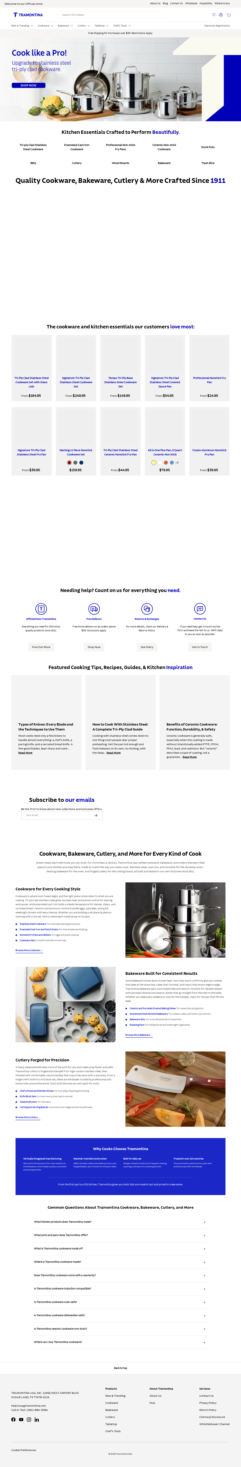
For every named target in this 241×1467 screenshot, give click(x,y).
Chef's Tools (113, 1431)
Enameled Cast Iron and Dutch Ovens (39, 929)
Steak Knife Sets (28, 1102)
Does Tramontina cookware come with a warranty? (65, 1275)
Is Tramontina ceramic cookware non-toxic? (60, 1328)
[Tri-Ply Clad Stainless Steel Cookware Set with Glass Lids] (31, 355)
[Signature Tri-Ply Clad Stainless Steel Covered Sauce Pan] (165, 355)
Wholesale (191, 3)
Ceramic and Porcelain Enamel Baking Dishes (153, 1008)
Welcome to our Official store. (23, 3)
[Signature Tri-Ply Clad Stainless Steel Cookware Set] (76, 355)
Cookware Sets (27, 940)
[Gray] (75, 462)
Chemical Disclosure (212, 1417)
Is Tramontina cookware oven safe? (55, 1302)
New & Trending (115, 1395)
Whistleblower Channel (214, 1424)
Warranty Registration (217, 26)
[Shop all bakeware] (66, 1004)
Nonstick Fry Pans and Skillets (35, 935)
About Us (155, 3)
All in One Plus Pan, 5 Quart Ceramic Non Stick (165, 452)
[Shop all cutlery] (175, 1089)
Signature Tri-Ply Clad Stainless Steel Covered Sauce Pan (165, 382)
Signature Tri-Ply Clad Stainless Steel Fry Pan (31, 452)
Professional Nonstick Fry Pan (209, 380)
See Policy (147, 647)
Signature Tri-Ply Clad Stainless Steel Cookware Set (76, 382)
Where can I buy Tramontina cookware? (58, 1342)
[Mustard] (154, 462)
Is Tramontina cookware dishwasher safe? (59, 1315)
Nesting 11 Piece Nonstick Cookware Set (76, 452)
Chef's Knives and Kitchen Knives (36, 1091)
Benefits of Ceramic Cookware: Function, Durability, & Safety (192, 727)
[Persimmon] (166, 462)
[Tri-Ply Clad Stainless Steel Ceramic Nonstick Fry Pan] (120, 427)
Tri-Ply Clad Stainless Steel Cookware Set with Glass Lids (31, 382)
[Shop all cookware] (175, 920)
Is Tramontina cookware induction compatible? (62, 1288)
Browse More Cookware (28, 950)
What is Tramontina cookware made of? (58, 1248)
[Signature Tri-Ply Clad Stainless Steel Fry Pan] (31, 427)
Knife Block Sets (28, 1096)
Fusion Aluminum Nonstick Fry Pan (209, 452)
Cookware (111, 1402)
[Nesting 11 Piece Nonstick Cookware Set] (76, 427)
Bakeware (111, 1410)
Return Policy (207, 1410)
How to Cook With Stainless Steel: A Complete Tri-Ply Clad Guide (120, 727)
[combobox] (112, 15)
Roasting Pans (137, 1025)
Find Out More (41, 647)
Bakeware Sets (137, 1019)
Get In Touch (200, 647)
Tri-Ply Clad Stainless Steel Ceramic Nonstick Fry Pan (120, 452)
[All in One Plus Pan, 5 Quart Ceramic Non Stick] (165, 427)
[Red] (69, 462)
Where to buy (222, 3)
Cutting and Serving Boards (34, 1107)
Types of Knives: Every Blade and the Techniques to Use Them (45, 727)
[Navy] (81, 462)
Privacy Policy (207, 1402)
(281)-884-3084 (37, 1410)
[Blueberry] (172, 462)
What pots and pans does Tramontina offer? (61, 1235)
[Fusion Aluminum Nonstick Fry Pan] (209, 427)
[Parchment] (160, 462)
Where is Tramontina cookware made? (57, 1262)
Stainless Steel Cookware (33, 924)
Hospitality (206, 3)
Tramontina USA (124, 1454)
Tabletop (111, 1424)
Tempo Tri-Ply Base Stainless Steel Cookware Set (120, 382)
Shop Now (94, 647)
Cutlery (110, 1417)
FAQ (152, 1402)
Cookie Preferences (23, 1450)
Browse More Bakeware (137, 1035)
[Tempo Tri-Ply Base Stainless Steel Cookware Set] (120, 355)
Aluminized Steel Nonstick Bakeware (149, 1014)
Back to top (120, 1368)
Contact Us (176, 3)
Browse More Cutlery (27, 1117)
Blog (165, 3)
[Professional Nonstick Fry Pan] (209, 355)
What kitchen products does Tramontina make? (62, 1222)
